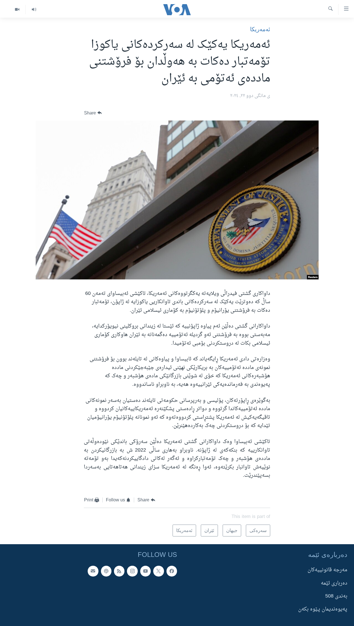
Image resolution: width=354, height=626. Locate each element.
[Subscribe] (93, 571)
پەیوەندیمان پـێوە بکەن (322, 609)
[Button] (93, 113)
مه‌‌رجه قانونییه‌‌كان (327, 570)
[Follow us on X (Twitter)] (158, 571)
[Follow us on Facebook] (171, 571)
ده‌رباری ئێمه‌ (334, 583)
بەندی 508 (336, 596)
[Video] (17, 9)
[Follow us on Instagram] (132, 571)
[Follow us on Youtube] (145, 571)
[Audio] (33, 9)
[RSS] (119, 571)
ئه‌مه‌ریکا (260, 29)
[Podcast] (106, 571)
